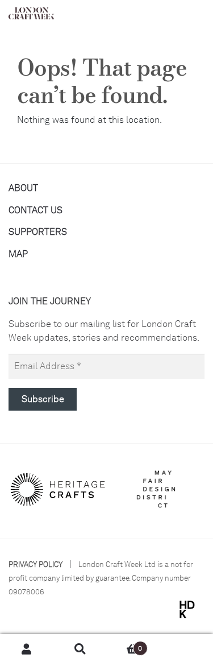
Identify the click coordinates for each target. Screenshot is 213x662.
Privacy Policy (35, 564)
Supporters (38, 231)
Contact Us (35, 210)
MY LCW (186, 648)
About (23, 188)
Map (18, 254)
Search (80, 648)
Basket (125, 644)
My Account (26, 648)
